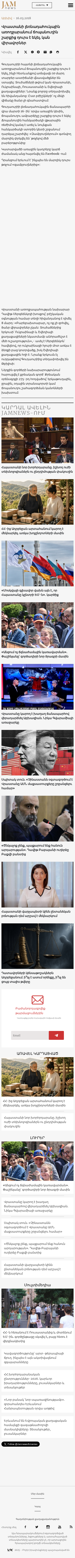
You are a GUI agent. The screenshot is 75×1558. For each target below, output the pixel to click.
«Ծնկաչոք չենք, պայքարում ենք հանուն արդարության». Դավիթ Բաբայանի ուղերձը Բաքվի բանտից (35, 850)
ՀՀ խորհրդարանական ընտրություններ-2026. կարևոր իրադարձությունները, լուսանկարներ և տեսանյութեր (34, 1380)
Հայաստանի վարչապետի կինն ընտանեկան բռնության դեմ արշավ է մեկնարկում (35, 914)
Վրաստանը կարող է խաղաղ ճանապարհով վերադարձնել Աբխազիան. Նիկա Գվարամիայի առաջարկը (37, 718)
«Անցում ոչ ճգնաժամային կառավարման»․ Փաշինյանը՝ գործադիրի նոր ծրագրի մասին (34, 654)
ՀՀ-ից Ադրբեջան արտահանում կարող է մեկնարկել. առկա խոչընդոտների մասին (32, 531)
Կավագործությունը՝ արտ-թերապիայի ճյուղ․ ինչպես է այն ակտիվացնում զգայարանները (34, 1358)
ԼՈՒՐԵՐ (37, 1137)
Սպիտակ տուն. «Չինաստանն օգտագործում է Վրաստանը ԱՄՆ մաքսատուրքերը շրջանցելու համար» (37, 784)
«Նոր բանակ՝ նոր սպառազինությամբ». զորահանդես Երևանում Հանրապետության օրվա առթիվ (34, 1404)
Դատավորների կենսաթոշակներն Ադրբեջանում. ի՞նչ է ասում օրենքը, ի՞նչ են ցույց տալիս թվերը (33, 977)
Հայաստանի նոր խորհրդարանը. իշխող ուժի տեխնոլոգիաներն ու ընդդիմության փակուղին (37, 469)
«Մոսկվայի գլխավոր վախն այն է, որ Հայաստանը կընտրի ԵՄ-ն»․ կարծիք (30, 592)
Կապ (38, 1506)
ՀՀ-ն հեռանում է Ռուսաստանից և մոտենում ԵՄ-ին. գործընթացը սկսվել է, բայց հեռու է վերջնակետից (37, 1337)
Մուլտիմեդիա (37, 1285)
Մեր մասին (37, 1493)
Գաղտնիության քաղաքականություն (37, 1519)
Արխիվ (8, 18)
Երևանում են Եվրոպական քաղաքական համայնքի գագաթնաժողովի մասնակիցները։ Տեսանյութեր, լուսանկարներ (35, 1427)
